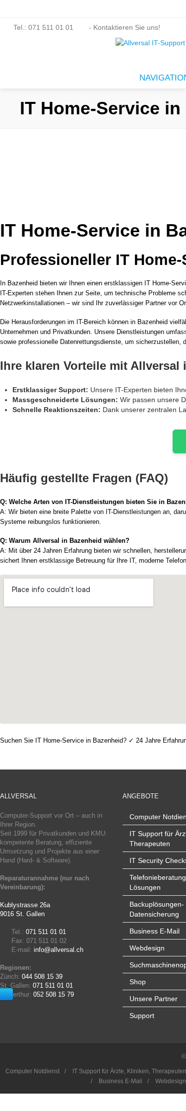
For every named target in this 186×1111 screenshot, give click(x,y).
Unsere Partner (153, 999)
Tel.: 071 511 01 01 (43, 27)
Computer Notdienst (32, 1071)
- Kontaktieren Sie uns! (123, 27)
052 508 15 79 (53, 994)
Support (141, 1016)
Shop (137, 982)
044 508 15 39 (42, 976)
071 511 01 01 (46, 932)
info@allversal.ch (58, 949)
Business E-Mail (154, 931)
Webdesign (147, 948)
